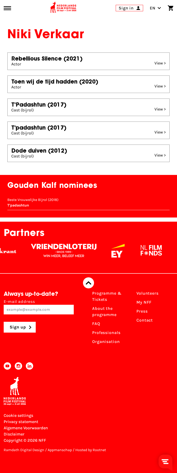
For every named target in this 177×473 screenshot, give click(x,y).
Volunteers (147, 293)
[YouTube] (7, 366)
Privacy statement (21, 421)
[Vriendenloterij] (60, 251)
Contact (144, 320)
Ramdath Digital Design (24, 450)
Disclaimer (14, 434)
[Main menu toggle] (7, 8)
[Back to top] (88, 282)
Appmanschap (60, 450)
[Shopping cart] (170, 8)
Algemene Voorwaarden (26, 427)
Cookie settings (18, 415)
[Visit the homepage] (63, 8)
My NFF (144, 302)
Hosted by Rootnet (90, 450)
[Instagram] (18, 366)
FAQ (96, 323)
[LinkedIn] (29, 366)
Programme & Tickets (107, 296)
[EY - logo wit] (114, 251)
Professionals (106, 332)
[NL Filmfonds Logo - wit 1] (147, 251)
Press (142, 311)
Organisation (106, 341)
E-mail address (19, 301)
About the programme (104, 311)
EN (153, 8)
